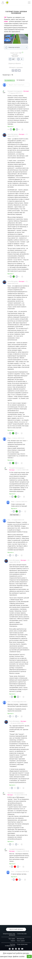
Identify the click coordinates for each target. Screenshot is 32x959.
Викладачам (20, 938)
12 (10, 496)
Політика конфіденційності (10, 945)
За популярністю (9, 80)
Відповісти (11, 126)
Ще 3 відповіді (14, 514)
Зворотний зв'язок (16, 929)
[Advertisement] (16, 903)
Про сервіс (12, 938)
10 (8, 276)
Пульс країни (21, 940)
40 (8, 129)
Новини (13, 940)
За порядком (21, 80)
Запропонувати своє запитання (9, 934)
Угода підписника (22, 944)
